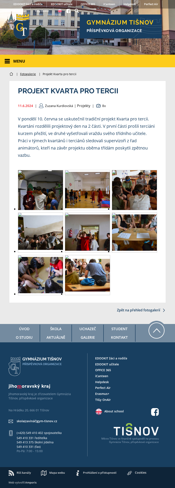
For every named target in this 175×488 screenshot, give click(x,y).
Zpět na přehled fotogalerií (139, 310)
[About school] (59, 10)
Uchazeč (87, 328)
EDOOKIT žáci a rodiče (27, 4)
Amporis (30, 482)
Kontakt (119, 337)
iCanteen (109, 4)
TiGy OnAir (42, 11)
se (119, 438)
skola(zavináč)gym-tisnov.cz (37, 421)
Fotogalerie (28, 74)
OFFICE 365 (88, 4)
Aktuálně (56, 337)
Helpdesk (130, 4)
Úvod (24, 328)
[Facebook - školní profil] (68, 10)
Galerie (88, 337)
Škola (55, 328)
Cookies (140, 472)
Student (119, 328)
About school (114, 411)
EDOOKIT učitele (61, 4)
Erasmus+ (19, 11)
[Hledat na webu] (77, 10)
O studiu (24, 337)
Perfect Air (151, 4)
